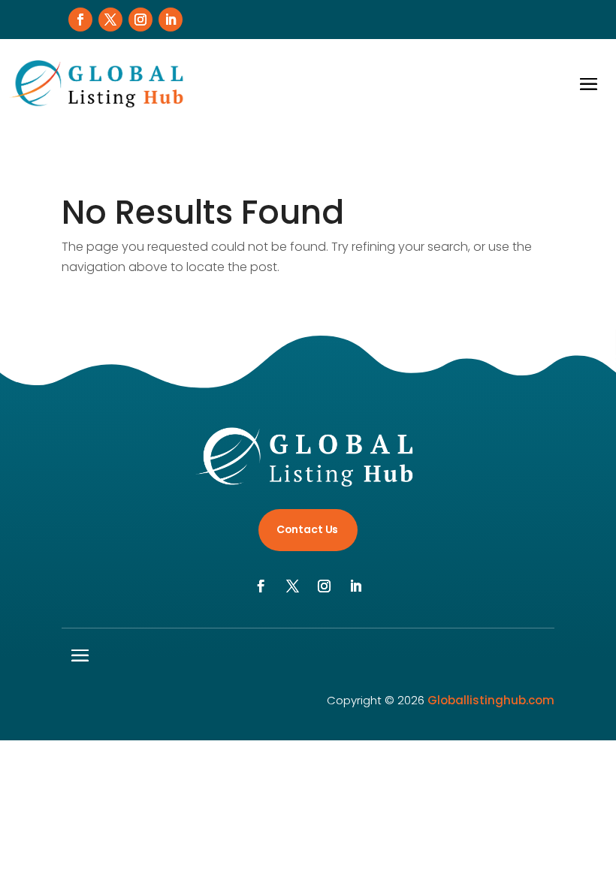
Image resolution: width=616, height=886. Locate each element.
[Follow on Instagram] (140, 20)
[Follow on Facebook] (80, 20)
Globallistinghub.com (490, 700)
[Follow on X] (110, 20)
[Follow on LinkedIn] (171, 20)
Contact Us (307, 529)
